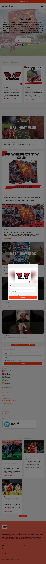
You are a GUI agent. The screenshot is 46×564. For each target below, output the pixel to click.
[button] (36, 266)
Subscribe (23, 297)
